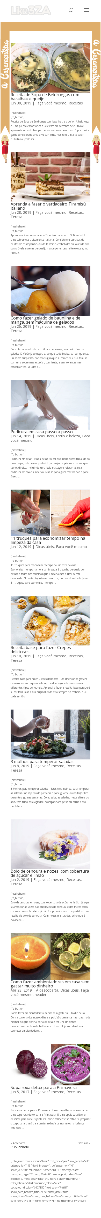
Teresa (16, 216)
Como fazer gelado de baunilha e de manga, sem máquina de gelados (45, 320)
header (40, 994)
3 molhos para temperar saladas (42, 761)
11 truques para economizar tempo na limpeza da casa (48, 540)
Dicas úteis (44, 435)
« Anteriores (18, 1143)
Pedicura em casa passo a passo (42, 432)
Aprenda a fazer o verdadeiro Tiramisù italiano (48, 206)
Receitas (76, 103)
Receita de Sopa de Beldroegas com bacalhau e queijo (45, 97)
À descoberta (47, 990)
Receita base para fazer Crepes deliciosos (41, 649)
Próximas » (83, 1143)
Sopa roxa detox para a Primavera (44, 1087)
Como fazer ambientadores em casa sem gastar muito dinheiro (50, 984)
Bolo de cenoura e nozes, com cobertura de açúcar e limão (50, 873)
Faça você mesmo (51, 103)
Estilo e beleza (68, 435)
